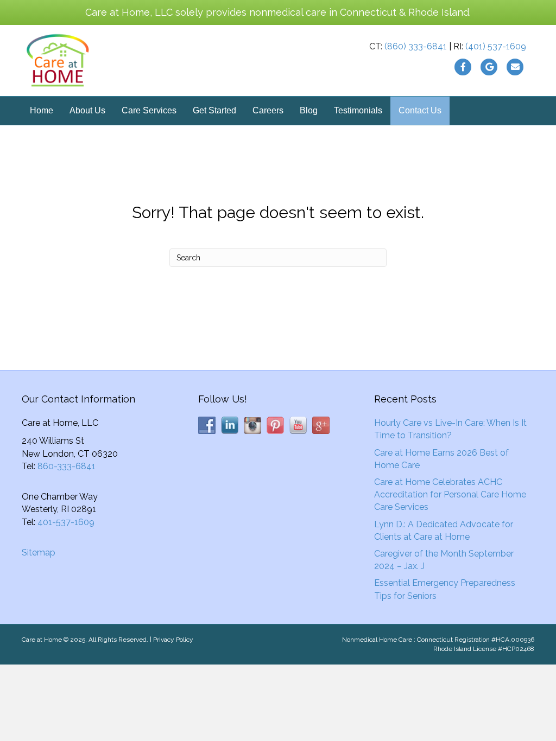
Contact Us (420, 110)
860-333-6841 (66, 466)
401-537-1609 (65, 522)
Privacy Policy (173, 639)
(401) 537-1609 (495, 46)
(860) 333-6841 (415, 46)
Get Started (214, 110)
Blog (309, 110)
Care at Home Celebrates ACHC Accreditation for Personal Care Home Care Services (450, 494)
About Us (87, 110)
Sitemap (38, 552)
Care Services (149, 110)
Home (41, 110)
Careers (267, 110)
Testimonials (358, 110)
